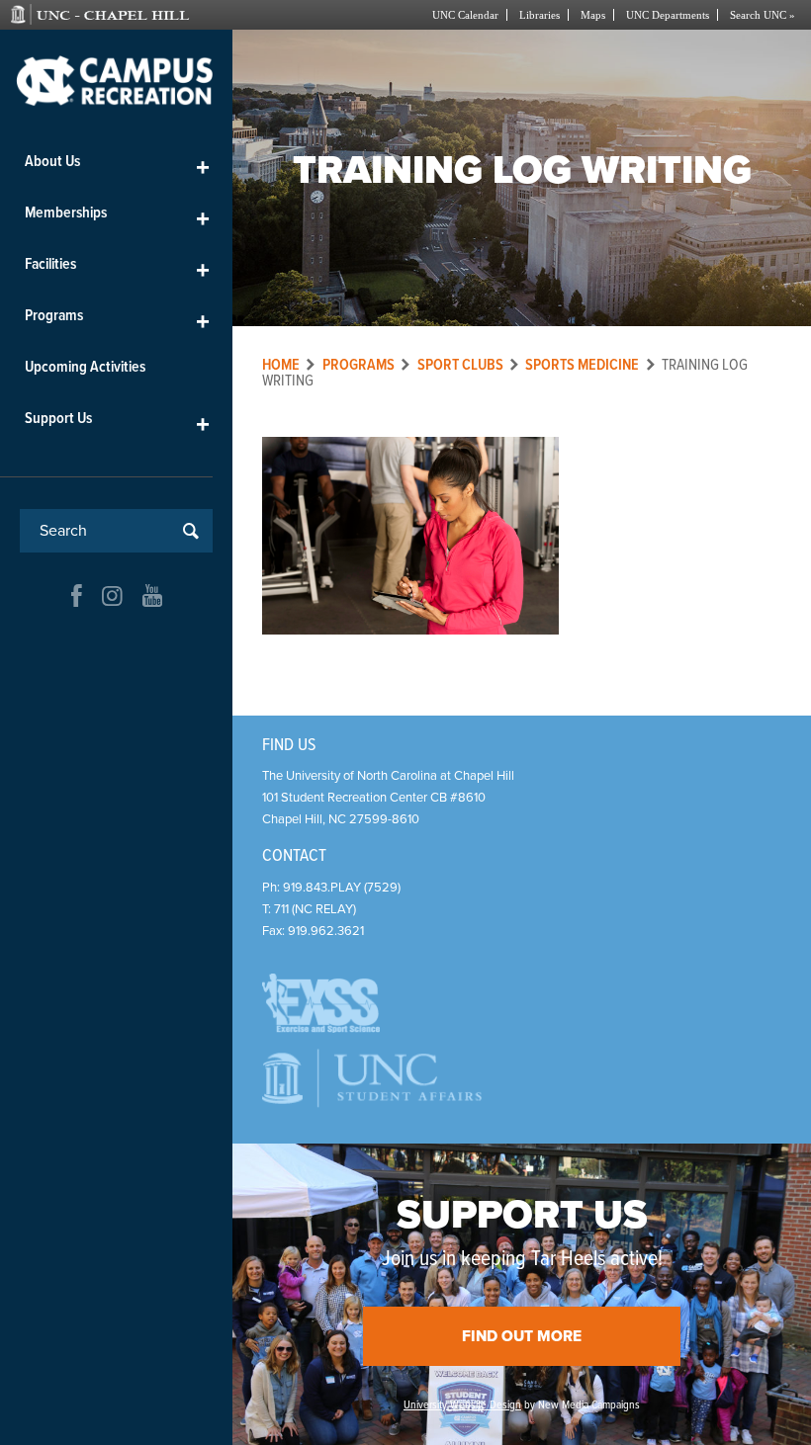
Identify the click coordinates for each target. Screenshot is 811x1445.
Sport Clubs (460, 365)
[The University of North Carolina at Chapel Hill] (125, 15)
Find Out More (522, 1336)
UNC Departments (667, 15)
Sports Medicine (582, 365)
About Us (117, 165)
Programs (117, 319)
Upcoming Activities (85, 367)
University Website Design (462, 1405)
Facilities (117, 268)
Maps (593, 15)
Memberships (117, 217)
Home (281, 365)
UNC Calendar (465, 15)
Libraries (539, 15)
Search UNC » (762, 15)
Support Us (117, 422)
